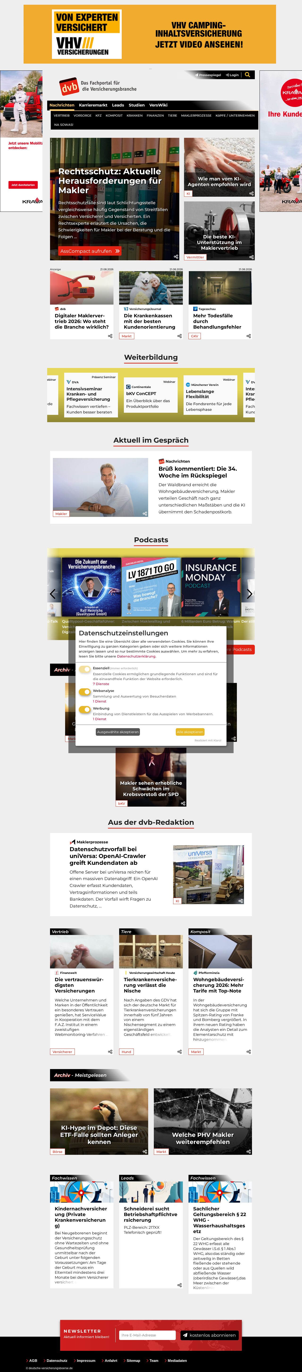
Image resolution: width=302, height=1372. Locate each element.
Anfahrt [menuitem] (111, 1361)
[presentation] (53, 594)
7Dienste (101, 684)
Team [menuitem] (154, 1361)
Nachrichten (62, 105)
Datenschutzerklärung (136, 656)
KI (188, 194)
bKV (121, 803)
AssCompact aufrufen (86, 251)
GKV (194, 336)
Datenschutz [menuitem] (57, 1361)
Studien (137, 105)
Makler (61, 514)
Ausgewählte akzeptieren (118, 732)
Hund (126, 1052)
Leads (118, 105)
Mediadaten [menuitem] (177, 1361)
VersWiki (158, 105)
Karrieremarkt (93, 105)
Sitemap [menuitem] (133, 1361)
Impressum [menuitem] (86, 1361)
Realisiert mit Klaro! (208, 740)
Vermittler (195, 257)
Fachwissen (64, 1178)
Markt (127, 336)
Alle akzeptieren (190, 732)
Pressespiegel (209, 75)
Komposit (200, 931)
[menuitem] (205, 75)
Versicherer (62, 1052)
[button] (176, 256)
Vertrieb (60, 931)
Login (234, 75)
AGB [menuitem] (33, 1361)
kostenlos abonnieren (212, 1335)
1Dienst (99, 701)
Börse (58, 1152)
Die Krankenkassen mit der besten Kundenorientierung (149, 321)
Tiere (126, 931)
